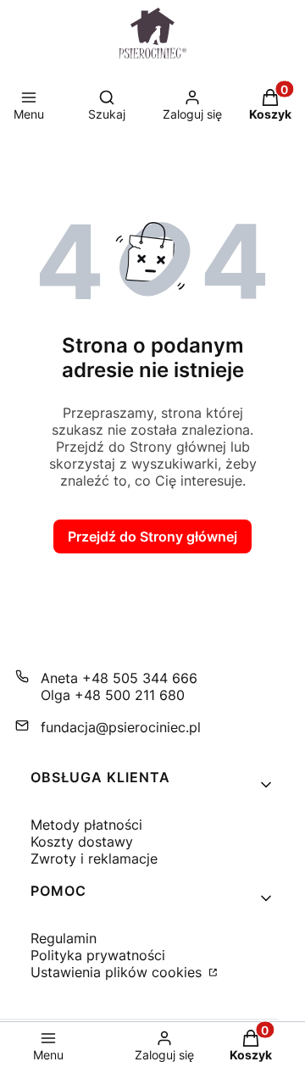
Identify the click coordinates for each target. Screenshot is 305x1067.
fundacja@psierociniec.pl (121, 727)
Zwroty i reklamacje (94, 858)
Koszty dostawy (81, 841)
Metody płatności (86, 824)
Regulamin (63, 938)
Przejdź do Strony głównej (152, 536)
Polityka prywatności (97, 955)
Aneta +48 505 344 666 (119, 678)
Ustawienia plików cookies (118, 972)
